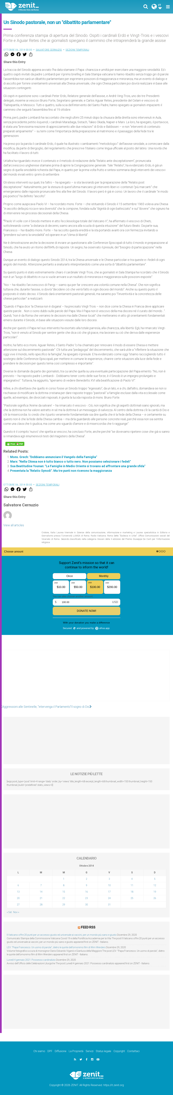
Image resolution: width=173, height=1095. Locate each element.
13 (18, 891)
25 (132, 898)
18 (132, 891)
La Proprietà (76, 1051)
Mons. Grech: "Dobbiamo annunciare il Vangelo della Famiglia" (53, 457)
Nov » (16, 912)
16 (86, 891)
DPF (49, 1051)
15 (63, 891)
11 (132, 885)
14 (41, 891)
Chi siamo (39, 1051)
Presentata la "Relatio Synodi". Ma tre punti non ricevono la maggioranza (61, 470)
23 (86, 898)
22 (63, 898)
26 (154, 898)
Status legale (103, 1051)
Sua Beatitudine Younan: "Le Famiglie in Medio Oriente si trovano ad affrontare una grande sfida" (77, 466)
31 (109, 904)
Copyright (119, 1051)
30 (86, 904)
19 (154, 891)
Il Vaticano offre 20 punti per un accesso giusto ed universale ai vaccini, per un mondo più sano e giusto (62, 934)
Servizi (89, 1051)
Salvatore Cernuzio (49, 49)
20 (18, 898)
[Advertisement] (86, 679)
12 (154, 885)
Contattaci (133, 1051)
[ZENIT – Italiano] (48, 6)
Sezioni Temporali (77, 49)
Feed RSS (88, 927)
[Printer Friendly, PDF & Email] (14, 444)
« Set (9, 912)
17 (109, 891)
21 (41, 898)
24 (109, 898)
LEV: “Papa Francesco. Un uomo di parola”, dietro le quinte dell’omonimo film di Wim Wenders (56, 947)
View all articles (13, 525)
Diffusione (60, 1051)
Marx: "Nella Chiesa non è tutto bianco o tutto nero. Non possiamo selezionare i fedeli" (70, 461)
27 (18, 904)
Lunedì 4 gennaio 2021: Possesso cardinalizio (31, 959)
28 (41, 904)
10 (109, 885)
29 (63, 904)
